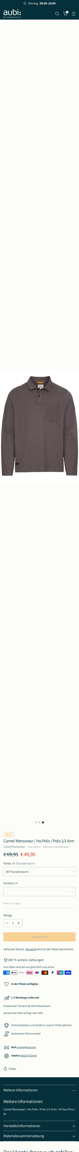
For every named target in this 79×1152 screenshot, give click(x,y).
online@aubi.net (26, 1047)
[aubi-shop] (12, 13)
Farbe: (19, 863)
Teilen (12, 1069)
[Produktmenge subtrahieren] (7, 923)
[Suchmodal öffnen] (57, 13)
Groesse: (10, 883)
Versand (30, 949)
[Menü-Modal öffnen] (73, 13)
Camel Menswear (14, 846)
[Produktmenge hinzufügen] (18, 923)
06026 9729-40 (29, 1055)
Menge (7, 915)
